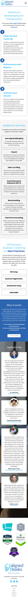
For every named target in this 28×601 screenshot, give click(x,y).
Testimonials (14, 594)
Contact (14, 595)
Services (14, 592)
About (14, 590)
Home (14, 588)
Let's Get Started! (14, 335)
